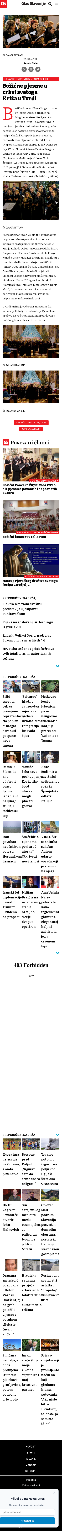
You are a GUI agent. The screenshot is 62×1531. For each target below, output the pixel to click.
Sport (31, 1452)
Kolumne (31, 1471)
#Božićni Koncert (31, 429)
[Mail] (31, 69)
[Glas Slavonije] (3, 6)
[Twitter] (24, 69)
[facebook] (37, 69)
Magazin (31, 1465)
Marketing (31, 1480)
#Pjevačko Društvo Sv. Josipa (31, 422)
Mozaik (31, 1458)
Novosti (31, 1446)
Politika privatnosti (31, 1485)
